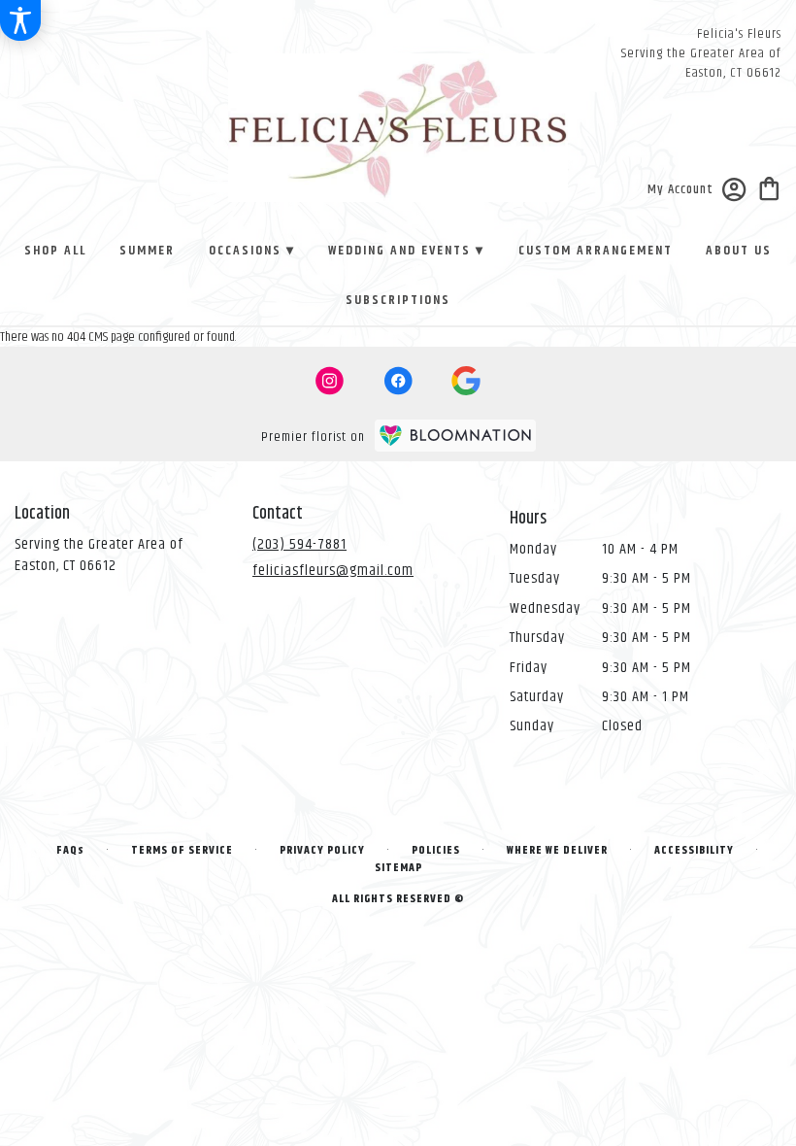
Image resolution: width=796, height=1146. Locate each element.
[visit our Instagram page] (330, 380)
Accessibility (694, 850)
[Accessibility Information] (20, 20)
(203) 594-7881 (299, 544)
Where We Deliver (557, 850)
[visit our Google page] (466, 380)
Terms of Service (182, 850)
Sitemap (398, 868)
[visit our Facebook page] (398, 380)
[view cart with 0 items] (769, 187)
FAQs (70, 850)
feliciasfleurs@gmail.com (333, 570)
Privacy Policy (322, 850)
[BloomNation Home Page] (455, 436)
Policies (436, 850)
